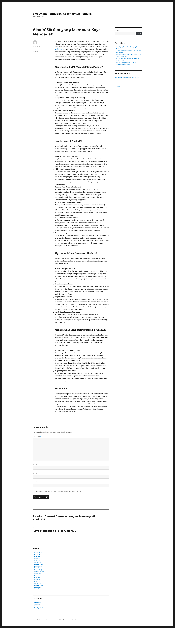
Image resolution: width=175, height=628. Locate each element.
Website (36, 482)
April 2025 (37, 581)
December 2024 (38, 589)
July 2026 (37, 554)
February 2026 (38, 564)
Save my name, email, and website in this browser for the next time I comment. (58, 491)
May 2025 (37, 579)
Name (35, 464)
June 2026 (37, 556)
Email (35, 473)
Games (36, 606)
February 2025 (38, 585)
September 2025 (39, 572)
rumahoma (36, 46)
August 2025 (38, 573)
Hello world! (135, 77)
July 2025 (37, 575)
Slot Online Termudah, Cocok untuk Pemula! (62, 13)
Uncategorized (38, 608)
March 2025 (37, 583)
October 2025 (38, 570)
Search (117, 30)
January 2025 (38, 587)
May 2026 (37, 558)
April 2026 (37, 560)
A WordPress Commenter (122, 77)
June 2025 (37, 577)
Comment (37, 436)
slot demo (118, 87)
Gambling (36, 51)
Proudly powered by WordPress (69, 620)
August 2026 (38, 552)
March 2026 (37, 562)
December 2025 (38, 568)
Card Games (37, 602)
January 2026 (38, 566)
